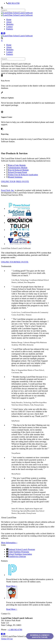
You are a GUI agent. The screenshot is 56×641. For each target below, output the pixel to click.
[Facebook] (2, 33)
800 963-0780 (14, 3)
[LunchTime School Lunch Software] (17, 13)
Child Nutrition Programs (18, 552)
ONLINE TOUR (8, 181)
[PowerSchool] (19, 208)
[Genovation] (19, 223)
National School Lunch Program (21, 549)
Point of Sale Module (17, 165)
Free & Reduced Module (18, 170)
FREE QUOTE (22, 181)
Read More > (11, 586)
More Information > (9, 543)
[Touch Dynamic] (19, 230)
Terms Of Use (7, 639)
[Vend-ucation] (19, 244)
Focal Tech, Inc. (7, 190)
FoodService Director (17, 556)
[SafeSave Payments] (19, 216)
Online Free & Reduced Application (23, 175)
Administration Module (17, 167)
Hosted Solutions (15, 177)
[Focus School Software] (19, 237)
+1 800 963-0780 (15, 629)
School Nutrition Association (20, 554)
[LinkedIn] (4, 33)
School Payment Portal (17, 172)
